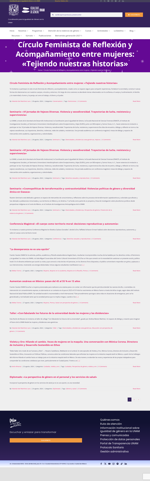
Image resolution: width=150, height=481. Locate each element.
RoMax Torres (16, 271)
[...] (83, 265)
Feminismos (72, 101)
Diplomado (56, 389)
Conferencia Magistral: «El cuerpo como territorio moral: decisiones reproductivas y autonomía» (64, 223)
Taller (55, 328)
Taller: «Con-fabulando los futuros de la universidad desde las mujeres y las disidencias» (59, 313)
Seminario (56, 140)
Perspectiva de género (92, 210)
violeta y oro (55, 366)
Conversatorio (57, 101)
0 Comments (82, 101)
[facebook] (101, 1)
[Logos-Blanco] (26, 4)
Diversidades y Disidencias (75, 210)
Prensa (85, 271)
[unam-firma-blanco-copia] (15, 419)
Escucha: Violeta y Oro (61, 1)
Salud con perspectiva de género (66, 303)
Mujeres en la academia (58, 271)
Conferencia (57, 239)
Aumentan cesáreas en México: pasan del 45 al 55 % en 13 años (45, 281)
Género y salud (71, 389)
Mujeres (46, 271)
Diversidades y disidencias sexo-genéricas (80, 140)
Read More (136, 101)
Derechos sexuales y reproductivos (77, 178)
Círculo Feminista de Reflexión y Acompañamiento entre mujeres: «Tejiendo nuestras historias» (64, 82)
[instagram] (112, 1)
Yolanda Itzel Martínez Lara (21, 101)
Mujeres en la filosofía (74, 271)
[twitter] (105, 1)
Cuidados (47, 366)
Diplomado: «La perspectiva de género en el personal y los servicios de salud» (53, 376)
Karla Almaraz (16, 366)
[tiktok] (119, 1)
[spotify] (116, 1)
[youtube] (108, 1)
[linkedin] (123, 1)
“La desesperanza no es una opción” (30, 249)
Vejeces (97, 140)
